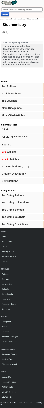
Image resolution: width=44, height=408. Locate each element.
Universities (7, 284)
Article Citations (15, 166)
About (4, 236)
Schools (9, 19)
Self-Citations (10, 181)
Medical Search (8, 359)
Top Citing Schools (13, 209)
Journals (5, 279)
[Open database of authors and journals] (9, 1)
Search (5, 14)
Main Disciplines (12, 108)
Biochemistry (19, 19)
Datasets (5, 332)
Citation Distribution (14, 173)
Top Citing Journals (13, 216)
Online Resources (9, 342)
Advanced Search (9, 354)
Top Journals (9, 100)
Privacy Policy (8, 251)
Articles (9, 151)
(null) (5, 32)
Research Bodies (9, 304)
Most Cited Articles (13, 115)
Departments (7, 294)
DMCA (5, 261)
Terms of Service (9, 256)
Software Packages (10, 337)
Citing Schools (32, 19)
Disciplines (6, 322)
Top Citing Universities (15, 202)
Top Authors (9, 86)
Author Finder (7, 387)
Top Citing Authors (13, 195)
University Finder (9, 392)
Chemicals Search (9, 364)
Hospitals (6, 299)
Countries (6, 309)
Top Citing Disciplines (15, 224)
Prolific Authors (11, 93)
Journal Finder (8, 397)
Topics (4, 327)
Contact (5, 246)
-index (6, 129)
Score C (6, 144)
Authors (5, 274)
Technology (7, 241)
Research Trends (9, 382)
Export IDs (6, 377)
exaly (2, 19)
